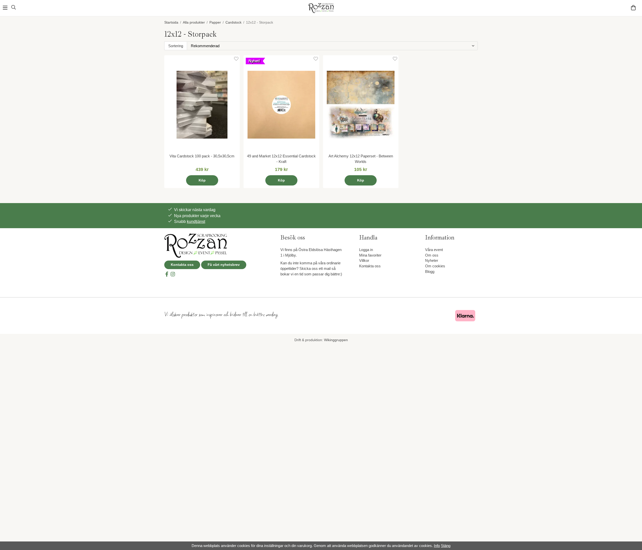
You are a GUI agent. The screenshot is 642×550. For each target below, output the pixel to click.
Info (437, 545)
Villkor (364, 260)
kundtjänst (196, 221)
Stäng (445, 545)
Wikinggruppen (336, 340)
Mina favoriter (370, 255)
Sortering (175, 46)
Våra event (434, 250)
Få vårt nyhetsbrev (224, 265)
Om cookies (435, 266)
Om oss (431, 255)
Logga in (366, 250)
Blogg (429, 271)
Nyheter (431, 260)
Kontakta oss (182, 265)
